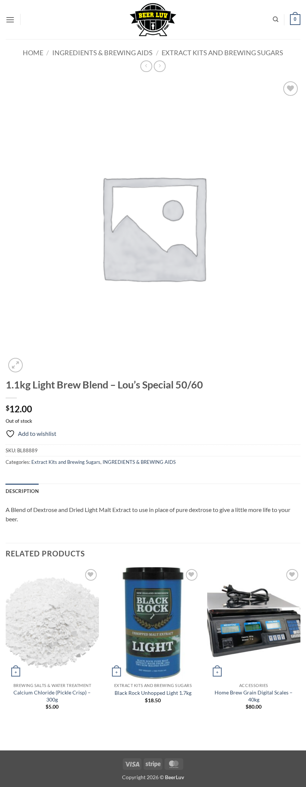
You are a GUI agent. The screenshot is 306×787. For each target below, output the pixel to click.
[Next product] (146, 66)
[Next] (300, 645)
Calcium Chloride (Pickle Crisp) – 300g (52, 696)
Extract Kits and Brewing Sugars (222, 53)
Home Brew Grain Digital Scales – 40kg (254, 696)
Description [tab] (22, 491)
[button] (10, 19)
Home (33, 53)
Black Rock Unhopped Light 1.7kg (153, 693)
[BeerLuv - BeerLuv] (153, 19)
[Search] (275, 19)
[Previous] (6, 645)
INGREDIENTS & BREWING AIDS (102, 53)
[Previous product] (159, 66)
